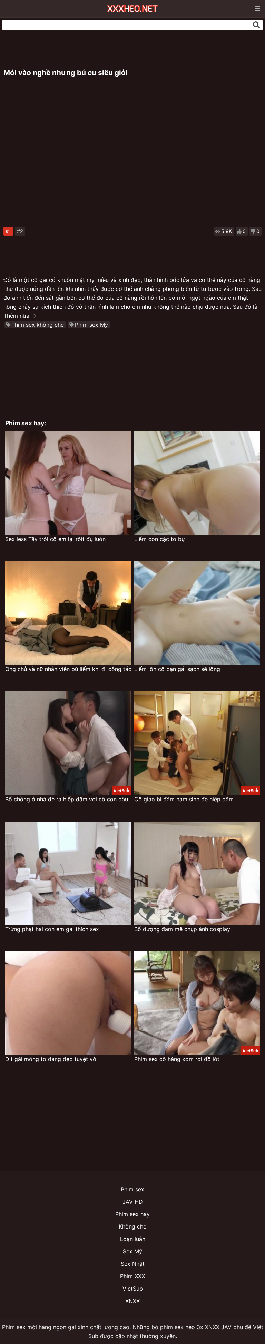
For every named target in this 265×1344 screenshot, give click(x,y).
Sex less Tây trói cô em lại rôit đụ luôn (55, 539)
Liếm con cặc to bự (159, 539)
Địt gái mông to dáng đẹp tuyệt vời (51, 1059)
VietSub (132, 1288)
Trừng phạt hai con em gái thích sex (52, 929)
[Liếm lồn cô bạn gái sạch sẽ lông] (197, 613)
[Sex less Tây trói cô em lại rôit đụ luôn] (67, 483)
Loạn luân (132, 1238)
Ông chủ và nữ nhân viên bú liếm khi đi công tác (68, 668)
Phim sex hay (132, 1214)
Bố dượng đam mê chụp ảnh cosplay (182, 929)
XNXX (132, 1300)
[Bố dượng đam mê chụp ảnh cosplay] (197, 873)
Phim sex (132, 1189)
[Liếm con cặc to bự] (197, 483)
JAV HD (132, 1201)
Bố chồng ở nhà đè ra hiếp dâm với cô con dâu (66, 799)
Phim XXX (132, 1276)
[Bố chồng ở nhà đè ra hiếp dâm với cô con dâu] (67, 743)
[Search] (256, 24)
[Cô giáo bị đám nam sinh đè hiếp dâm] (197, 743)
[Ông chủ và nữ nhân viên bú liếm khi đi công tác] (67, 613)
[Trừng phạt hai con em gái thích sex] (67, 873)
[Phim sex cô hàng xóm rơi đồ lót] (197, 1003)
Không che (132, 1226)
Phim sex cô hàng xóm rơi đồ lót (176, 1059)
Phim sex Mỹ (91, 324)
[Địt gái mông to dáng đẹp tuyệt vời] (67, 1003)
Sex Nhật (133, 1263)
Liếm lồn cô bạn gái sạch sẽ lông (177, 668)
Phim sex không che (37, 324)
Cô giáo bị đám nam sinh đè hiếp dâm (184, 799)
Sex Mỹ (132, 1251)
